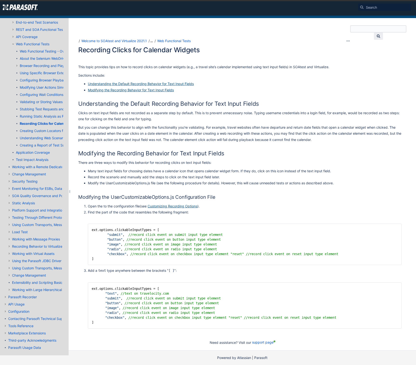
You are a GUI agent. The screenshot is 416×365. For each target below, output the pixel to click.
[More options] (348, 41)
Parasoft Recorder (22, 297)
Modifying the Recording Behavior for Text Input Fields (131, 90)
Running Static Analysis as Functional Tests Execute (60, 116)
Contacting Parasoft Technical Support (38, 319)
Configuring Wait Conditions (41, 95)
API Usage (16, 304)
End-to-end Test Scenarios (37, 22)
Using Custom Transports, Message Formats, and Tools (55, 225)
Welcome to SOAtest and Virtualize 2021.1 (114, 41)
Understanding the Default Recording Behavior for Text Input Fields (141, 84)
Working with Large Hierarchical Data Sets (45, 290)
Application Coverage (33, 152)
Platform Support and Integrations (39, 210)
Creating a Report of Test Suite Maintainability (56, 145)
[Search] (362, 7)
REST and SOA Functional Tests (41, 29)
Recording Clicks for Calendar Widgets (52, 123)
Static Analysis (23, 203)
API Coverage (27, 37)
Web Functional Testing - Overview (47, 51)
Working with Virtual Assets (33, 254)
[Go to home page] (20, 7)
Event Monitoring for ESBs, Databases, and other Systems (57, 188)
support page (262, 342)
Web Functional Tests (32, 44)
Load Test (20, 232)
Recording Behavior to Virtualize (37, 246)
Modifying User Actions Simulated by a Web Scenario (61, 87)
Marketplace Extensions (27, 333)
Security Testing (25, 181)
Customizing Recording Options (172, 206)
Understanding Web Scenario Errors (48, 138)
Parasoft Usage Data (24, 347)
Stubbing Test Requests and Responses (51, 109)
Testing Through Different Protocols (40, 217)
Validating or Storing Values (41, 102)
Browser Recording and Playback (46, 66)
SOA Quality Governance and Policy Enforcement (50, 196)
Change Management (29, 174)
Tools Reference (20, 326)
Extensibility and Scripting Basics (38, 282)
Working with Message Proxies (36, 239)
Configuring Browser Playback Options (50, 80)
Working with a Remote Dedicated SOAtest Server (51, 167)
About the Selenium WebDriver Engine (49, 58)
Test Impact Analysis (32, 160)
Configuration (18, 311)
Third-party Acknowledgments (32, 340)
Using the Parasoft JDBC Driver (36, 261)
